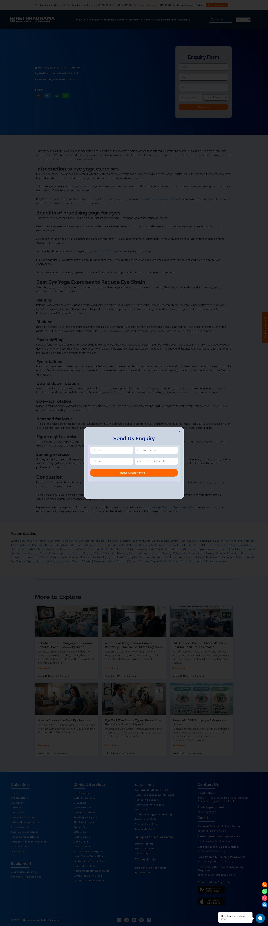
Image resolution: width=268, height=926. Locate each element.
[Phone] (264, 884)
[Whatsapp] (264, 891)
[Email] (264, 898)
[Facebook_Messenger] (264, 904)
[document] (134, 463)
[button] (179, 431)
